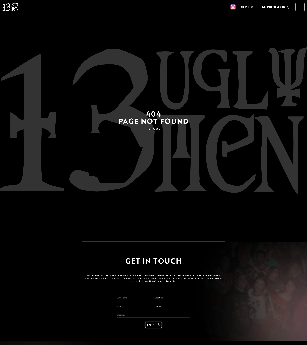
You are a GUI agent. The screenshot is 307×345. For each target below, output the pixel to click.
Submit (150, 325)
